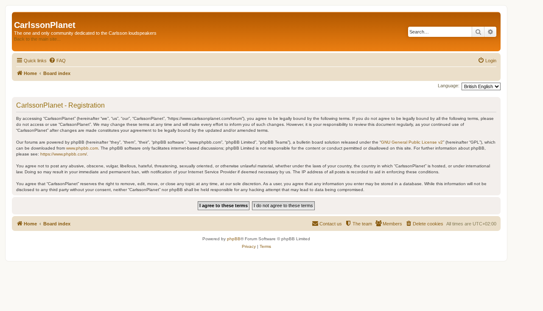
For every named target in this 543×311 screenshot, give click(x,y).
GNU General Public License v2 (412, 142)
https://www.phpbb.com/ (63, 154)
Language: (448, 85)
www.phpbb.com (82, 148)
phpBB (234, 238)
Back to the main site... (37, 39)
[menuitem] (57, 61)
